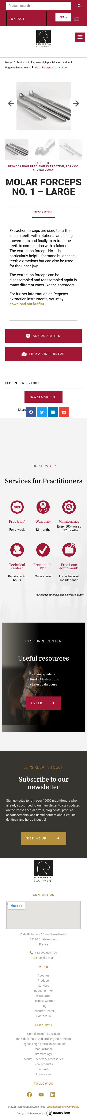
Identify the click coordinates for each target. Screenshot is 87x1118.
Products (21, 62)
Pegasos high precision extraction (50, 62)
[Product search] (38, 6)
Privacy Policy (71, 1106)
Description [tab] (43, 212)
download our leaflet (27, 304)
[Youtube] (41, 1094)
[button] (11, 103)
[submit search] (80, 5)
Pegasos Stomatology (18, 67)
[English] (62, 17)
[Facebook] (29, 1094)
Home (8, 62)
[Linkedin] (52, 1094)
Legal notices (54, 1106)
